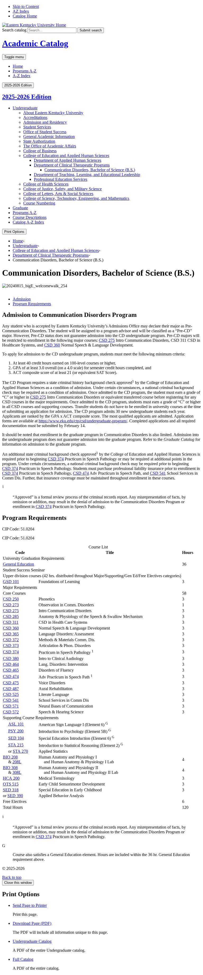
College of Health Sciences (45, 184)
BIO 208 (10, 757)
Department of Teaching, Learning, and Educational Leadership (87, 174)
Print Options (14, 232)
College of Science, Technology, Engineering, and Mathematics (76, 198)
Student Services (37, 127)
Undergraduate (25, 108)
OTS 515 (11, 784)
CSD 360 (52, 345)
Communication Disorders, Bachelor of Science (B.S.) (89, 170)
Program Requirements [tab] (32, 304)
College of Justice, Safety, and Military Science (62, 189)
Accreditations (35, 117)
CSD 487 (11, 688)
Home (18, 66)
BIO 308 (10, 767)
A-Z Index (21, 75)
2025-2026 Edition (26, 96)
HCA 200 (11, 778)
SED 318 (11, 790)
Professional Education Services (60, 179)
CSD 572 (11, 712)
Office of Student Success (44, 132)
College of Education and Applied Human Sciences (66, 155)
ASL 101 (16, 724)
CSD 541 (158, 473)
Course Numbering (39, 203)
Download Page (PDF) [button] (32, 923)
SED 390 (15, 795)
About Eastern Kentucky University (53, 112)
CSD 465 (11, 670)
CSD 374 (56, 459)
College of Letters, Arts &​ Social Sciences (58, 193)
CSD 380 (11, 658)
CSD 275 (107, 340)
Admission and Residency (45, 122)
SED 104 (16, 738)
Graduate (20, 208)
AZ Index (21, 11)
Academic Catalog (35, 43)
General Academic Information (49, 136)
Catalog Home (25, 16)
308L (16, 772)
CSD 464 (11, 664)
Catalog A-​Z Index (28, 222)
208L (16, 762)
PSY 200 (16, 731)
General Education (18, 564)
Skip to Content (26, 6)
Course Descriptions (30, 217)
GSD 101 (11, 581)
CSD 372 (11, 639)
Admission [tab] (22, 299)
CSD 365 (11, 634)
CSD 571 (11, 706)
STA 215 (16, 745)
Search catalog (14, 30)
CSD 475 (11, 683)
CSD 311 (11, 622)
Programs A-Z (24, 71)
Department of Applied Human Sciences (67, 160)
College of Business (40, 151)
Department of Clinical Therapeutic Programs (72, 165)
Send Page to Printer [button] (30, 905)
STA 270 (20, 751)
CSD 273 (11, 605)
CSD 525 (11, 694)
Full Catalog (23, 959)
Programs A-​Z (24, 212)
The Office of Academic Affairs (49, 146)
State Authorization (39, 141)
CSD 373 (11, 645)
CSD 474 (81, 473)
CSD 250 (11, 599)
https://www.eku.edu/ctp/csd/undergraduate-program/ (83, 421)
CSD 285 (11, 616)
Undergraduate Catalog (32, 941)
